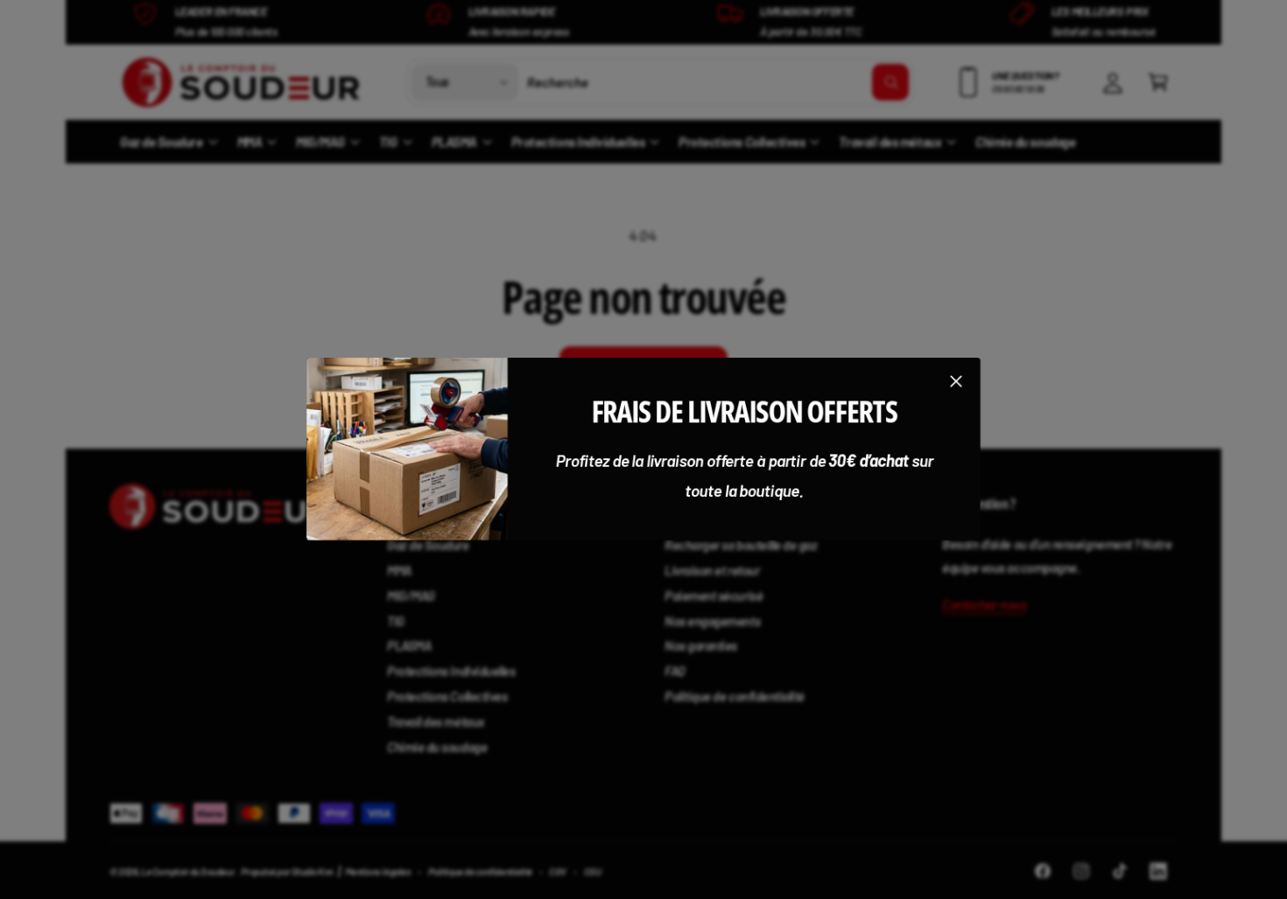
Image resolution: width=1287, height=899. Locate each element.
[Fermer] (956, 381)
